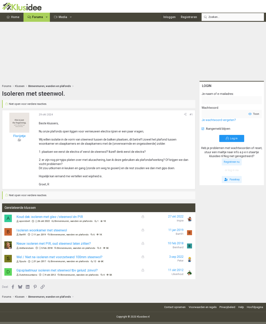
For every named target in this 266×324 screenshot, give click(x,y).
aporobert (24, 221)
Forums (37, 17)
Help (241, 307)
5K (107, 248)
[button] (47, 17)
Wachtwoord (210, 107)
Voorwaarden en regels (203, 307)
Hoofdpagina (255, 307)
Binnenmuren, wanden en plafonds (73, 221)
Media (63, 17)
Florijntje (19, 136)
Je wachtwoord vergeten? (219, 120)
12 (95, 261)
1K (104, 221)
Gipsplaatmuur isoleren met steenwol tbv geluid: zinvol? (57, 270)
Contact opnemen (175, 307)
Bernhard (178, 247)
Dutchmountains (28, 275)
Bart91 (22, 234)
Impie (180, 220)
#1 (191, 114)
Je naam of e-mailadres (217, 93)
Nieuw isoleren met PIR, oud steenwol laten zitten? (53, 244)
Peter (180, 260)
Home (15, 17)
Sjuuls (22, 261)
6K (102, 261)
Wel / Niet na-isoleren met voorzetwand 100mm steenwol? (59, 257)
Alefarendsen (26, 248)
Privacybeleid (227, 307)
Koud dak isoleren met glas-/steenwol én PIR (49, 217)
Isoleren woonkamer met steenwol (41, 230)
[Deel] (185, 114)
